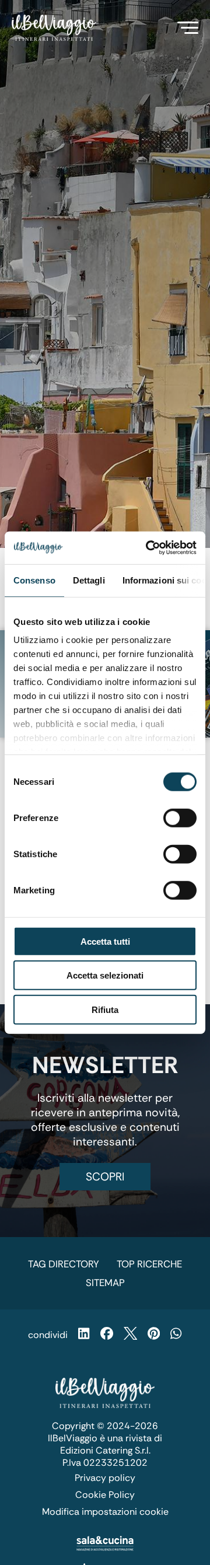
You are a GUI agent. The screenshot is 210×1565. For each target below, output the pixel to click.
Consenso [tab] (34, 580)
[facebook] (106, 1335)
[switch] (180, 817)
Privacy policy (105, 1478)
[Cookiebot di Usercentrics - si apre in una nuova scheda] (148, 548)
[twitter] (131, 1335)
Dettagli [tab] (89, 580)
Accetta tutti (105, 941)
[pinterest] (154, 1335)
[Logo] (54, 28)
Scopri (105, 1176)
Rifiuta (105, 1009)
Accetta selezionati (105, 975)
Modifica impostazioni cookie (105, 1511)
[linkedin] (83, 1335)
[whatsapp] (175, 1335)
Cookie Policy (105, 1495)
